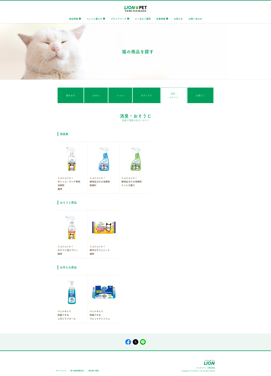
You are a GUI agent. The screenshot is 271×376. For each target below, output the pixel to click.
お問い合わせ (195, 18)
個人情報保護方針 (77, 370)
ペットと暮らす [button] (94, 18)
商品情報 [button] (73, 18)
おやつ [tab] (96, 95)
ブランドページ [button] (118, 18)
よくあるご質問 (143, 18)
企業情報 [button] (160, 18)
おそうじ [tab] (173, 95)
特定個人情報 (93, 370)
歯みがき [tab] (70, 95)
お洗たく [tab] (200, 95)
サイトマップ (61, 370)
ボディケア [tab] (146, 95)
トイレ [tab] (120, 95)
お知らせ (178, 18)
